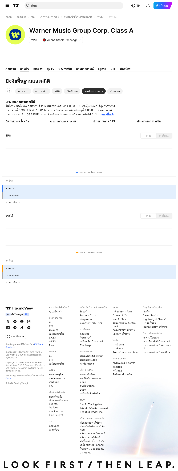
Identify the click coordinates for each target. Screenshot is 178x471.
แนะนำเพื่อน (119, 319)
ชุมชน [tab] (50, 69)
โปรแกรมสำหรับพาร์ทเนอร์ (157, 347)
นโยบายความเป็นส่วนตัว (93, 433)
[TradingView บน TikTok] (21, 327)
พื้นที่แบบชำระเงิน (122, 374)
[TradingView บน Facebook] (15, 321)
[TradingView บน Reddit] (28, 327)
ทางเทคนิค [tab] (65, 69)
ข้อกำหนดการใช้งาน (91, 422)
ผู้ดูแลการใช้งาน (121, 333)
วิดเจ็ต (146, 311)
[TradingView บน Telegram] (15, 327)
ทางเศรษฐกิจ (56, 374)
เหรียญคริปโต (56, 333)
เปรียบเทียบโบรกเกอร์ (91, 341)
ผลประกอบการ (57, 378)
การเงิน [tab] (24, 69)
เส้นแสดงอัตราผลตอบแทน (58, 402)
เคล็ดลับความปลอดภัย (92, 444)
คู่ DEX (52, 341)
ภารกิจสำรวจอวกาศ (90, 378)
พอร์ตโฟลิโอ (55, 396)
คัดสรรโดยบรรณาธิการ (125, 352)
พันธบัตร (53, 329)
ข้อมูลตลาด (86, 319)
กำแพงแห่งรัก (120, 315)
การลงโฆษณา (151, 337)
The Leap (85, 345)
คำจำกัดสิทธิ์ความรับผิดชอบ (92, 428)
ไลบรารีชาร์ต (150, 315)
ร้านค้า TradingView (91, 404)
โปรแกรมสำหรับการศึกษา (157, 352)
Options (53, 407)
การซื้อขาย (118, 344)
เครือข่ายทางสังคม (122, 311)
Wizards (117, 366)
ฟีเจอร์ (83, 311)
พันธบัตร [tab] (125, 69)
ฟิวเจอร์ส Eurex (88, 359)
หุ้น (50, 322)
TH (138, 5)
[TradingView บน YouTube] (21, 321)
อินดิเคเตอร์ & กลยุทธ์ (124, 362)
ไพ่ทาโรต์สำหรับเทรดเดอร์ (94, 408)
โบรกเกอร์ (85, 337)
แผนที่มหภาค (56, 411)
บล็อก (83, 382)
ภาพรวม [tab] (11, 69)
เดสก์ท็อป (54, 429)
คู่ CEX (52, 337)
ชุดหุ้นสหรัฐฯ (87, 363)
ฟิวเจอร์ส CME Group (91, 355)
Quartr (9, 378)
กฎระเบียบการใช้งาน (124, 329)
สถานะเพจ (85, 452)
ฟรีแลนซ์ (117, 370)
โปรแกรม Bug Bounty (92, 448)
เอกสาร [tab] (38, 69)
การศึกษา (118, 348)
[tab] (23, 91)
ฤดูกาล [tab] (102, 69)
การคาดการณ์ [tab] (85, 69)
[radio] (148, 135)
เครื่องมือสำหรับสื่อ (90, 393)
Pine (51, 345)
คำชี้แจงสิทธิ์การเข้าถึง (92, 441)
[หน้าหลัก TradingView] (16, 5)
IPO (51, 385)
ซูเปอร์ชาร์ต (55, 311)
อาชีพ (83, 389)
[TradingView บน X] (8, 321)
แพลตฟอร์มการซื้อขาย (155, 326)
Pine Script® (56, 415)
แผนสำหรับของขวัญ (91, 322)
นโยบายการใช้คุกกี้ (90, 437)
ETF (51, 326)
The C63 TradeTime (91, 411)
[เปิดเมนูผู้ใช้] (7, 5)
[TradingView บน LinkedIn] (8, 327)
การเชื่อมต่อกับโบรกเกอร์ (156, 341)
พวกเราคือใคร (87, 374)
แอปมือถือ (54, 425)
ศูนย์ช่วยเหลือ (87, 385)
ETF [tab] (113, 69)
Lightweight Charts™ (155, 319)
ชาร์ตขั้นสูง (149, 322)
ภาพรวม (84, 333)
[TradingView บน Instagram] (28, 321)
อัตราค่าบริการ (88, 315)
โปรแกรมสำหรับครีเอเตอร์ (124, 324)
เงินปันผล (54, 382)
